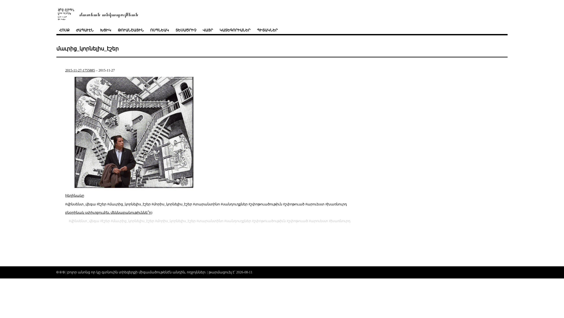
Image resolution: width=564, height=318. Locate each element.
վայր (208, 30)
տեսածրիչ (186, 30)
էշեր (106, 221)
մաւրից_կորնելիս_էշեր (133, 221)
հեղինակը (74, 195)
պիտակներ (267, 30)
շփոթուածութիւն (270, 221)
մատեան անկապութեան (108, 14)
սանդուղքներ (238, 221)
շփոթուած (298, 221)
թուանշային (131, 30)
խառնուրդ (341, 221)
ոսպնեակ (159, 30)
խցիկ (105, 30)
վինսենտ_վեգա (84, 221)
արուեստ (319, 221)
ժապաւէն (85, 30)
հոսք (64, 30)
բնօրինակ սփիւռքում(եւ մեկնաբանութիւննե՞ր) (108, 212)
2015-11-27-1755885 (80, 70)
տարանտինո (210, 221)
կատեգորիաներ (235, 30)
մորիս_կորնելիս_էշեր (176, 221)
